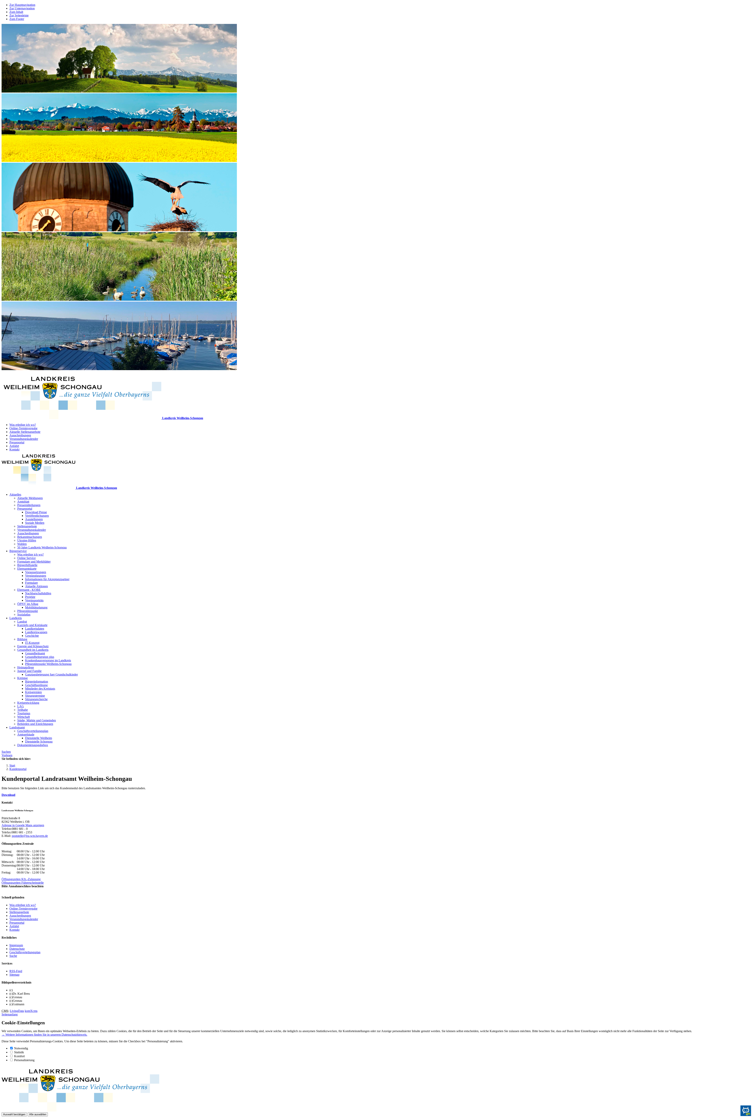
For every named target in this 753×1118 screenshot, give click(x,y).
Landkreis (15, 618)
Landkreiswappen (36, 632)
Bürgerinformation (36, 681)
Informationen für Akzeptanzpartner (47, 579)
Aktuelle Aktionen (36, 586)
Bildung (22, 639)
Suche (13, 955)
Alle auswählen (37, 1114)
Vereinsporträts (34, 600)
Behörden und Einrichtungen (35, 724)
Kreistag (22, 678)
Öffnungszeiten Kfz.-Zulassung (21, 879)
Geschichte (32, 635)
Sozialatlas (23, 614)
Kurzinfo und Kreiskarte (32, 625)
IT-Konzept (32, 642)
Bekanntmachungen (29, 537)
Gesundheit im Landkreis (32, 649)
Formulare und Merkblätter (34, 561)
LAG (20, 706)
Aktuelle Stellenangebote (24, 431)
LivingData (17, 1011)
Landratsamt (17, 727)
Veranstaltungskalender (23, 438)
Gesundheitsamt (35, 653)
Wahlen (22, 544)
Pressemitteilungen (28, 505)
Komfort (19, 1056)
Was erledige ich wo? (22, 424)
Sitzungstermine (35, 695)
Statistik (19, 1052)
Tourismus (23, 713)
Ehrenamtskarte (26, 568)
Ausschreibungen (20, 435)
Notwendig (21, 1048)
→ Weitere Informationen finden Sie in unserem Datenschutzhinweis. (44, 1034)
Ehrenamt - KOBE (29, 589)
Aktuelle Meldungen (30, 498)
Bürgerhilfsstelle (27, 565)
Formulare (31, 582)
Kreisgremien (33, 692)
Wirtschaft (23, 716)
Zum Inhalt (16, 12)
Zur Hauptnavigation (22, 4)
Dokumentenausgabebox (32, 745)
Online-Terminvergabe (23, 428)
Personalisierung (24, 1060)
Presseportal (16, 442)
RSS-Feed (15, 971)
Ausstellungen (34, 519)
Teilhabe (22, 709)
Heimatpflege (25, 667)
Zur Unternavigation (22, 8)
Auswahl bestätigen (14, 1114)
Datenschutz (17, 948)
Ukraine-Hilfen (26, 540)
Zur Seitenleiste (19, 15)
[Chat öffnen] (745, 1110)
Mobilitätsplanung (36, 607)
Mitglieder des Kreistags (40, 688)
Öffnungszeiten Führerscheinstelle (23, 882)
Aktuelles (15, 494)
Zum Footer (16, 19)
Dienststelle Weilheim (38, 738)
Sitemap (14, 974)
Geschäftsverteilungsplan (32, 731)
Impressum (16, 945)
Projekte (30, 597)
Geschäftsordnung (36, 685)
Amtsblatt (23, 501)
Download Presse (36, 512)
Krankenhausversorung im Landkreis (48, 660)
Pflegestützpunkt (27, 611)
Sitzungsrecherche (36, 699)
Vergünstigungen (35, 575)
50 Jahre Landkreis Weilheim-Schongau (42, 547)
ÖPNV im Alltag (27, 604)
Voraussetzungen (35, 572)
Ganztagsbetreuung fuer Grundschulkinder (51, 674)
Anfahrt (14, 446)
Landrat (22, 621)
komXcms (31, 1011)
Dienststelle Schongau (39, 741)
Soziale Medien (34, 522)
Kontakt (14, 449)
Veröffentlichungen (37, 515)
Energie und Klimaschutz (33, 646)
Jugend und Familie (29, 671)
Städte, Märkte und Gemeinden (36, 720)
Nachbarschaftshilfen (38, 593)
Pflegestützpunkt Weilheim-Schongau (48, 664)
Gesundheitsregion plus (39, 656)
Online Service (26, 558)
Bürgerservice (18, 551)
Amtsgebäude (25, 734)
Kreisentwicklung (28, 702)
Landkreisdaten (34, 628)
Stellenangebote (27, 526)
